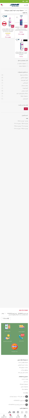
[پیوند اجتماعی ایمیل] (27, 1)
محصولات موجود (22, 66)
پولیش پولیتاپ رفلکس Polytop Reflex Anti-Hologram (21, 29)
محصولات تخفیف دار (21, 63)
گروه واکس (25, 83)
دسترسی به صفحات (23, 376)
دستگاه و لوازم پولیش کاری (22, 93)
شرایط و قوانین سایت (23, 362)
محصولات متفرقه (24, 96)
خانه (26, 10)
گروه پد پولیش (25, 91)
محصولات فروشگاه (24, 384)
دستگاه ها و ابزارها (24, 75)
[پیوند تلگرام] (23, 1)
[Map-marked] (9, 412)
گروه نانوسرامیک (24, 80)
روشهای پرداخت (24, 370)
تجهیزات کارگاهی (24, 77)
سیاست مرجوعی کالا (23, 367)
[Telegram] (18, 412)
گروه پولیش (25, 99)
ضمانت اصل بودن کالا (23, 372)
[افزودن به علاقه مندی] (17, 17)
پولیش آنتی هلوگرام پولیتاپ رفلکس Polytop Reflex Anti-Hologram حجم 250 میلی (8, 30)
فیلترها (24, 12)
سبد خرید (26, 381)
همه (27, 118)
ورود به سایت (25, 379)
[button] (25, 26)
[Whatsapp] (22, 412)
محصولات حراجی (24, 386)
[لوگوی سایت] (14, 5)
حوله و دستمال (25, 85)
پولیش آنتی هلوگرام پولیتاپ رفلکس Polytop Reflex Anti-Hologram (21, 53)
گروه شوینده (25, 88)
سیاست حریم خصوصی (23, 365)
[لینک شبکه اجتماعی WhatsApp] (25, 1)
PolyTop (21, 32)
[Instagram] (26, 412)
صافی (26, 108)
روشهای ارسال (25, 389)
